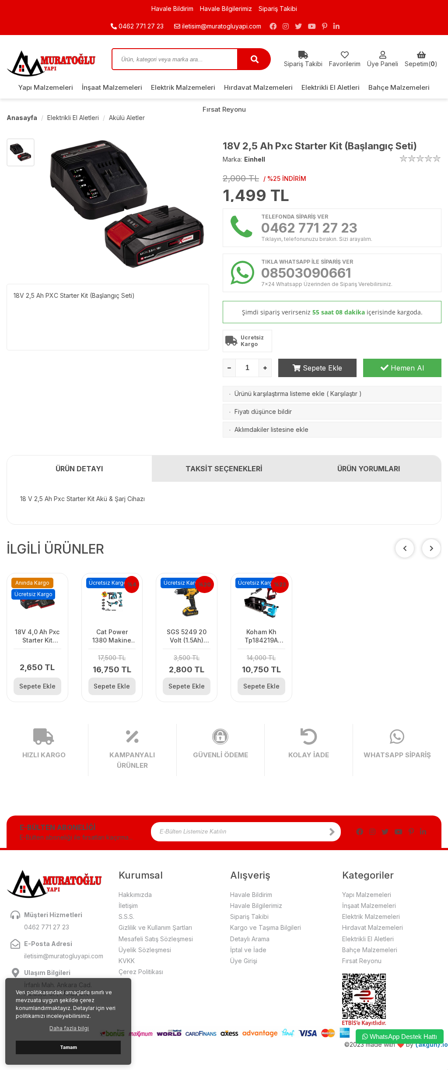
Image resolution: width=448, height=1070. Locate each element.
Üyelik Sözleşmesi (145, 949)
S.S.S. (126, 916)
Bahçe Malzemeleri (399, 87)
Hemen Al (406, 368)
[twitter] (298, 26)
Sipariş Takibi (278, 8)
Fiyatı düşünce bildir (263, 411)
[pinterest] (324, 26)
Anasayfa (22, 117)
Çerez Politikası (141, 971)
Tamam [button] (68, 1047)
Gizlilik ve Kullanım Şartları (155, 927)
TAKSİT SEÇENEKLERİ (224, 468)
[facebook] (273, 26)
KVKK (127, 960)
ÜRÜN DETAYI (79, 468)
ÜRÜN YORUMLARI (368, 468)
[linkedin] (336, 26)
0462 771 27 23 (140, 26)
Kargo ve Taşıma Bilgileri (265, 927)
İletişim (128, 905)
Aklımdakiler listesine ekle (271, 429)
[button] (431, 548)
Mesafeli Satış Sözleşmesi (156, 939)
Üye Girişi (243, 960)
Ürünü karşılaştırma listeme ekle (279, 393)
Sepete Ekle (321, 368)
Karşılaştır (343, 393)
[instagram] (285, 26)
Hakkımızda (135, 894)
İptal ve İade (248, 949)
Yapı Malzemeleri (45, 87)
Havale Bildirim (172, 8)
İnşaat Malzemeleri (112, 87)
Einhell (254, 159)
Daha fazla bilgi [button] (69, 1028)
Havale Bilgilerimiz (226, 8)
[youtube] (312, 26)
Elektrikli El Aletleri (330, 87)
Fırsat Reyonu (224, 109)
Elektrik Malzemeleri (183, 87)
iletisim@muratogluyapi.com (221, 26)
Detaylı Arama (250, 939)
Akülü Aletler (127, 117)
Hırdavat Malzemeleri (258, 87)
